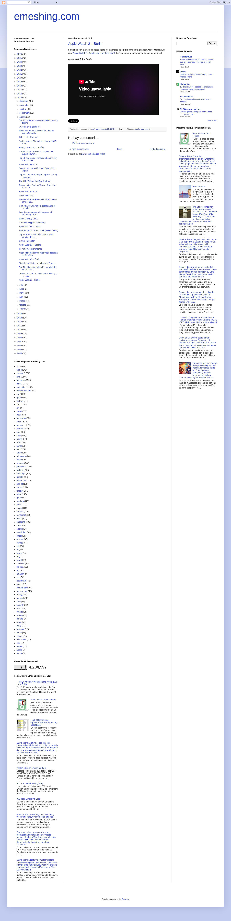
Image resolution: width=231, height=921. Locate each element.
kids (18, 643)
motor (19, 446)
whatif (19, 608)
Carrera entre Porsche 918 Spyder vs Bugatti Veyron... (36, 152)
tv (150, 129)
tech (18, 377)
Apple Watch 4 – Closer (30, 226)
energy (20, 594)
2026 (19, 54)
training (20, 373)
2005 (19, 349)
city (18, 546)
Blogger (125, 899)
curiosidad (21, 387)
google (20, 477)
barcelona (21, 418)
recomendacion (24, 390)
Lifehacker (185, 84)
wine (19, 622)
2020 (19, 78)
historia (20, 470)
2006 (19, 345)
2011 (19, 326)
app (18, 570)
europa (20, 543)
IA (17, 549)
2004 (19, 353)
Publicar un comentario (83, 143)
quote (19, 397)
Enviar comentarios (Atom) (93, 154)
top (18, 394)
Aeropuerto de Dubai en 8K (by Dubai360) (38, 230)
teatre (19, 653)
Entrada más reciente (79, 149)
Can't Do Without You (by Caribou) (35, 181)
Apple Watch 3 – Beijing (30, 245)
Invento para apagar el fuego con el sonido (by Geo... (35, 213)
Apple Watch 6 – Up (28, 164)
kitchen (20, 636)
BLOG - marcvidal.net (190, 109)
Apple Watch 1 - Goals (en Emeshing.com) (94, 53)
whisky (20, 615)
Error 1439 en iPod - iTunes (43, 700)
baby (19, 626)
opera (19, 650)
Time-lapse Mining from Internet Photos (37, 263)
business (144, 129)
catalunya (21, 473)
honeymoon (22, 591)
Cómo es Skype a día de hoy (32, 222)
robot (19, 494)
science (20, 463)
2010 (19, 329)
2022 (19, 70)
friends (20, 612)
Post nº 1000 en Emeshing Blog (31, 768)
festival (20, 401)
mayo (22, 293)
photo (19, 536)
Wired (183, 72)
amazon (20, 574)
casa (19, 504)
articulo (20, 539)
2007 (19, 341)
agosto (22, 117)
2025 (19, 58)
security (20, 605)
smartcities (21, 532)
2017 (19, 90)
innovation (21, 467)
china (19, 508)
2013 (19, 318)
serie (19, 525)
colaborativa (22, 588)
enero (22, 309)
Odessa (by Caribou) (28, 137)
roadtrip (20, 501)
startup (20, 529)
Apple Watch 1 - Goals (29, 280)
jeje (18, 432)
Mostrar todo (212, 120)
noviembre (24, 105)
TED (19, 435)
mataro (20, 619)
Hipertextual (186, 57)
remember (21, 480)
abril (21, 297)
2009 (19, 333)
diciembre (24, 101)
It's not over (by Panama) (30, 249)
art (18, 408)
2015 (19, 97)
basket (20, 484)
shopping (21, 522)
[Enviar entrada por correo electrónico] (121, 129)
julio (21, 285)
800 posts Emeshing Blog (28, 799)
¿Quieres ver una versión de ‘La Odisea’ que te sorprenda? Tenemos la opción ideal (196, 61)
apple (137, 129)
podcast (20, 598)
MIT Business (186, 96)
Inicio (119, 149)
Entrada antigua (158, 149)
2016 (19, 94)
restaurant (21, 515)
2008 (19, 337)
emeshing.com (47, 16)
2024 (19, 62)
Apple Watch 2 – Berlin (85, 43)
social (19, 422)
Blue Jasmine (199, 186)
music (19, 384)
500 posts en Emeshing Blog (30, 783)
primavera (21, 456)
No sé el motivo (26, 195)
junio (22, 289)
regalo (19, 646)
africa (19, 633)
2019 (19, 82)
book (19, 415)
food (19, 601)
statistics (20, 563)
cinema (20, 429)
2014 (19, 314)
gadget (20, 491)
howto (19, 439)
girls (18, 449)
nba (18, 442)
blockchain (22, 639)
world (19, 370)
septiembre (24, 113)
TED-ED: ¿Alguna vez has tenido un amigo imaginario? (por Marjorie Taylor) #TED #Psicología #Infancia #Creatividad (198, 320)
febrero (23, 305)
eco (18, 577)
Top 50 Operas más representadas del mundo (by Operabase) (43, 722)
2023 (19, 66)
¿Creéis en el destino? (29, 127)
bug (18, 556)
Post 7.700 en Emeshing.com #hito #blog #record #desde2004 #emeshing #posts (35, 815)
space (19, 584)
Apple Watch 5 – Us (28, 191)
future (19, 453)
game (19, 498)
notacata (21, 629)
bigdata (20, 567)
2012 (19, 322)
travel (19, 411)
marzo (22, 301)
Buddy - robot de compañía (31, 147)
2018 (19, 86)
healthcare (21, 581)
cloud (19, 560)
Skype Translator (27, 241)
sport (19, 404)
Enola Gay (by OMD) (28, 219)
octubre (23, 109)
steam (19, 553)
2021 (19, 74)
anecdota (21, 425)
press (19, 518)
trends (19, 487)
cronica (20, 511)
